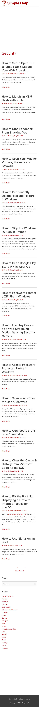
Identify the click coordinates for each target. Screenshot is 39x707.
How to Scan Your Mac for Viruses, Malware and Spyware (19, 162)
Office (4, 637)
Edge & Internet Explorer (10, 610)
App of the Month (7, 596)
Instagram (5, 621)
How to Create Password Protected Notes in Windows (18, 368)
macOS (4, 634)
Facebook (5, 612)
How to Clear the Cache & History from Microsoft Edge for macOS (19, 464)
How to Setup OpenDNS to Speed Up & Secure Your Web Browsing (18, 66)
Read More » (6, 87)
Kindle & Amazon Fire (9, 629)
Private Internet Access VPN (17, 514)
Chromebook (6, 607)
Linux (3, 632)
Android (4, 599)
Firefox (4, 615)
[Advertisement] (19, 26)
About (21, 699)
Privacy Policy (13, 699)
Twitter (4, 645)
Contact (27, 699)
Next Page (19, 571)
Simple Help (17, 3)
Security (4, 643)
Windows (5, 648)
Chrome (4, 604)
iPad (3, 623)
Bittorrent (5, 602)
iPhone (4, 626)
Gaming (4, 618)
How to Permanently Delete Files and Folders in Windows (18, 195)
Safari (3, 640)
